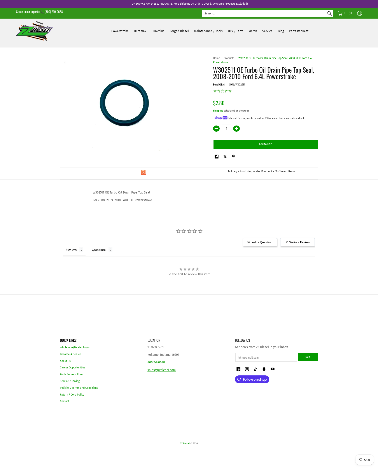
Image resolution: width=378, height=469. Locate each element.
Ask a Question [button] (262, 242)
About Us (65, 361)
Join (307, 357)
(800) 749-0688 (54, 11)
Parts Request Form (72, 374)
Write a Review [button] (299, 242)
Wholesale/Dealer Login (74, 347)
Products (229, 58)
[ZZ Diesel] (34, 31)
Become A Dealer (70, 354)
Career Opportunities (72, 367)
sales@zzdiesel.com (161, 370)
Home (216, 58)
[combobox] (264, 13)
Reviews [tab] (71, 250)
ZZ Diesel (185, 443)
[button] (217, 156)
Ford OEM (219, 84)
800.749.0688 (156, 362)
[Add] (236, 129)
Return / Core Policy (72, 394)
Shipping (218, 110)
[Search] (329, 13)
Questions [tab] (99, 250)
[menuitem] (344, 13)
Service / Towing (70, 381)
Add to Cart (265, 144)
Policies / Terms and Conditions (79, 387)
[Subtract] (216, 129)
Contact (64, 401)
